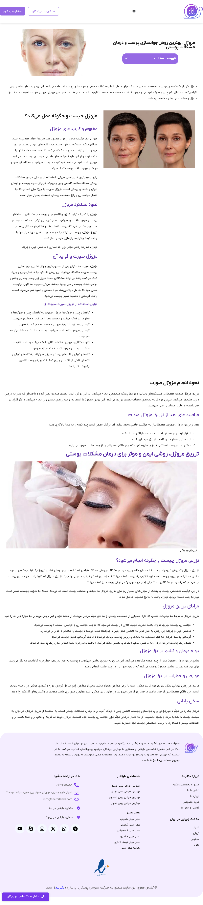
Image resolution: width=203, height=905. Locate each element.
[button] (126, 58)
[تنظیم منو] (134, 11)
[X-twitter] (53, 828)
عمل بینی (133, 813)
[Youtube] (20, 828)
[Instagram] (42, 828)
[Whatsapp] (64, 828)
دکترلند (59, 888)
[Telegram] (75, 828)
